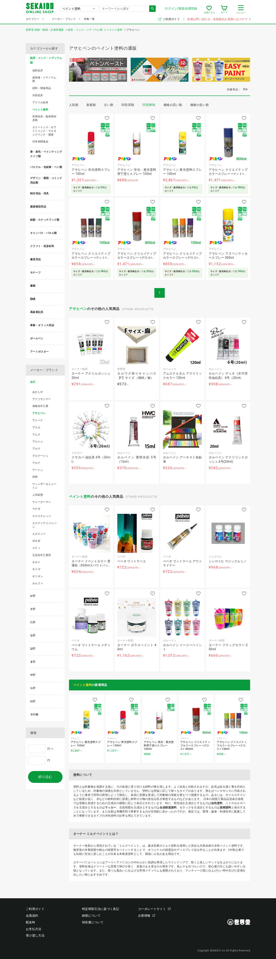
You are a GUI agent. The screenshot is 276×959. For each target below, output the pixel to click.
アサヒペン (78, 309)
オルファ (37, 583)
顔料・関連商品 (41, 88)
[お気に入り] (209, 9)
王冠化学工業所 (41, 555)
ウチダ (36, 508)
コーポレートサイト (152, 909)
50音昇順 (127, 105)
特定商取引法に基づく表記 (100, 909)
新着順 (91, 105)
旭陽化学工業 (40, 406)
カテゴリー (32, 19)
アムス (36, 434)
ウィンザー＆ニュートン (44, 486)
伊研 (35, 476)
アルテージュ (40, 455)
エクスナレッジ (41, 516)
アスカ (36, 427)
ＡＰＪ (36, 548)
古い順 (108, 105)
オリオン (37, 576)
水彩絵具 (37, 95)
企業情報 (144, 915)
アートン (37, 470)
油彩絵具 (37, 70)
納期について (91, 915)
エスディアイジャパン (44, 525)
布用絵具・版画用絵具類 (44, 118)
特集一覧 (89, 19)
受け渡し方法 (35, 935)
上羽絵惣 (37, 494)
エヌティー (39, 533)
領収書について (93, 922)
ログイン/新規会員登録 (181, 8)
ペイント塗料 (80, 496)
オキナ (36, 562)
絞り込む (45, 777)
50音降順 (148, 105)
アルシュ (37, 441)
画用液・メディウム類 (44, 79)
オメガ (36, 569)
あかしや (37, 391)
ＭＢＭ (36, 540)
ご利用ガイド (171, 19)
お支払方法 (33, 929)
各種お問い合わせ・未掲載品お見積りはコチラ (217, 19)
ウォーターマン (41, 501)
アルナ (36, 462)
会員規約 (32, 915)
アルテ (36, 448)
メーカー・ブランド (64, 19)
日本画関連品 (40, 141)
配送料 (30, 922)
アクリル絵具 (40, 102)
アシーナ (37, 420)
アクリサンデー (41, 399)
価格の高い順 (172, 105)
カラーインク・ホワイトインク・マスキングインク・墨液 (44, 131)
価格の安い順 (199, 105)
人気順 (73, 105)
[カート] (224, 9)
